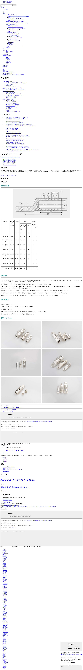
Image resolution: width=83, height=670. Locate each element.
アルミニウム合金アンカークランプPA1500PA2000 (17, 147)
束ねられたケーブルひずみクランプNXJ (15, 140)
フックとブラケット (44, 506)
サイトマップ (9, 505)
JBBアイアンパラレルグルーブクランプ (15, 122)
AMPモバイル (15, 505)
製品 (4, 13)
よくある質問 (6, 54)
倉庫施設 (8, 58)
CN (6, 6)
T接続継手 (10, 44)
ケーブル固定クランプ (13, 33)
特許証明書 (8, 62)
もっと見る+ (6, 471)
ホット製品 (3, 505)
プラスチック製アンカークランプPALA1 (15, 143)
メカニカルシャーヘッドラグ (12, 129)
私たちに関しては (7, 55)
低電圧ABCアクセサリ (11, 24)
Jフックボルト (52, 506)
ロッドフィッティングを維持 (15, 37)
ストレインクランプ (13, 39)
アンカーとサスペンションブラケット (17, 28)
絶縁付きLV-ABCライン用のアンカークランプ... (18, 480)
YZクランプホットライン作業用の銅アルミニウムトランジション (21, 125)
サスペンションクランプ (14, 29)
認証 (7, 57)
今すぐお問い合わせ (5, 502)
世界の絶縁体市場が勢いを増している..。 (15, 487)
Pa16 (15, 506)
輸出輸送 (8, 61)
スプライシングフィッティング (15, 46)
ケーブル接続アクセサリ (11, 14)
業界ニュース (9, 53)
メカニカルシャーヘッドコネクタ (13, 133)
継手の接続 (10, 42)
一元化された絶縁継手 (13, 35)
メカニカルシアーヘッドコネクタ (8, 409)
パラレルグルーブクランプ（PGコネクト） (18, 22)
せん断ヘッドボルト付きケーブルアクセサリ (18, 16)
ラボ (7, 63)
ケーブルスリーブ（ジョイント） (16, 18)
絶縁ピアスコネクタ (13, 25)
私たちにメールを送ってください (8, 175)
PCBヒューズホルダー (22, 506)
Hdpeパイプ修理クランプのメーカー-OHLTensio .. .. (17, 150)
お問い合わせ (6, 65)
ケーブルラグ (11, 17)
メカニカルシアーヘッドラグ (7, 411)
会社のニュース (9, 51)
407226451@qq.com (7, 1)
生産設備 (8, 59)
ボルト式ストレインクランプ (7, 506)
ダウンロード (6, 48)
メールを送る (4, 509)
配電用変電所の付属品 (11, 32)
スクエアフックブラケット (33, 506)
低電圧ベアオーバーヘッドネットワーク (15, 21)
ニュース (5, 50)
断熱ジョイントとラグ (13, 31)
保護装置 (8, 47)
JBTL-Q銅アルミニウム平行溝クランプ (15, 118)
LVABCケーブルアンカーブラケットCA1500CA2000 (18, 136)
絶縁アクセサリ (12, 20)
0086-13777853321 (7, 498)
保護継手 (10, 43)
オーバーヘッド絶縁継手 (14, 36)
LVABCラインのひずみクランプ (15, 27)
